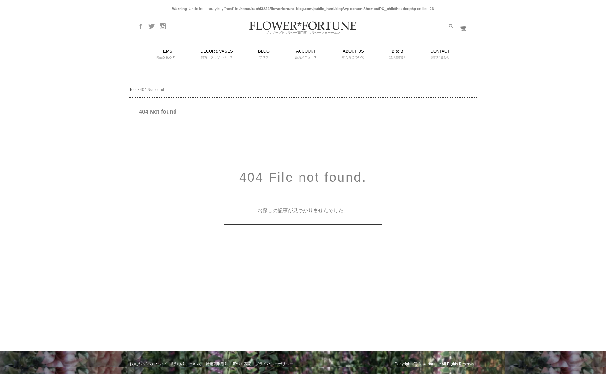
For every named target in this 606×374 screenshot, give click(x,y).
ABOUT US (353, 54)
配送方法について (186, 364)
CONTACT (440, 54)
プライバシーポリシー (274, 364)
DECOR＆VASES (216, 54)
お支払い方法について (148, 364)
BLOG (264, 54)
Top (132, 89)
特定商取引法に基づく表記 (228, 364)
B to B (397, 54)
